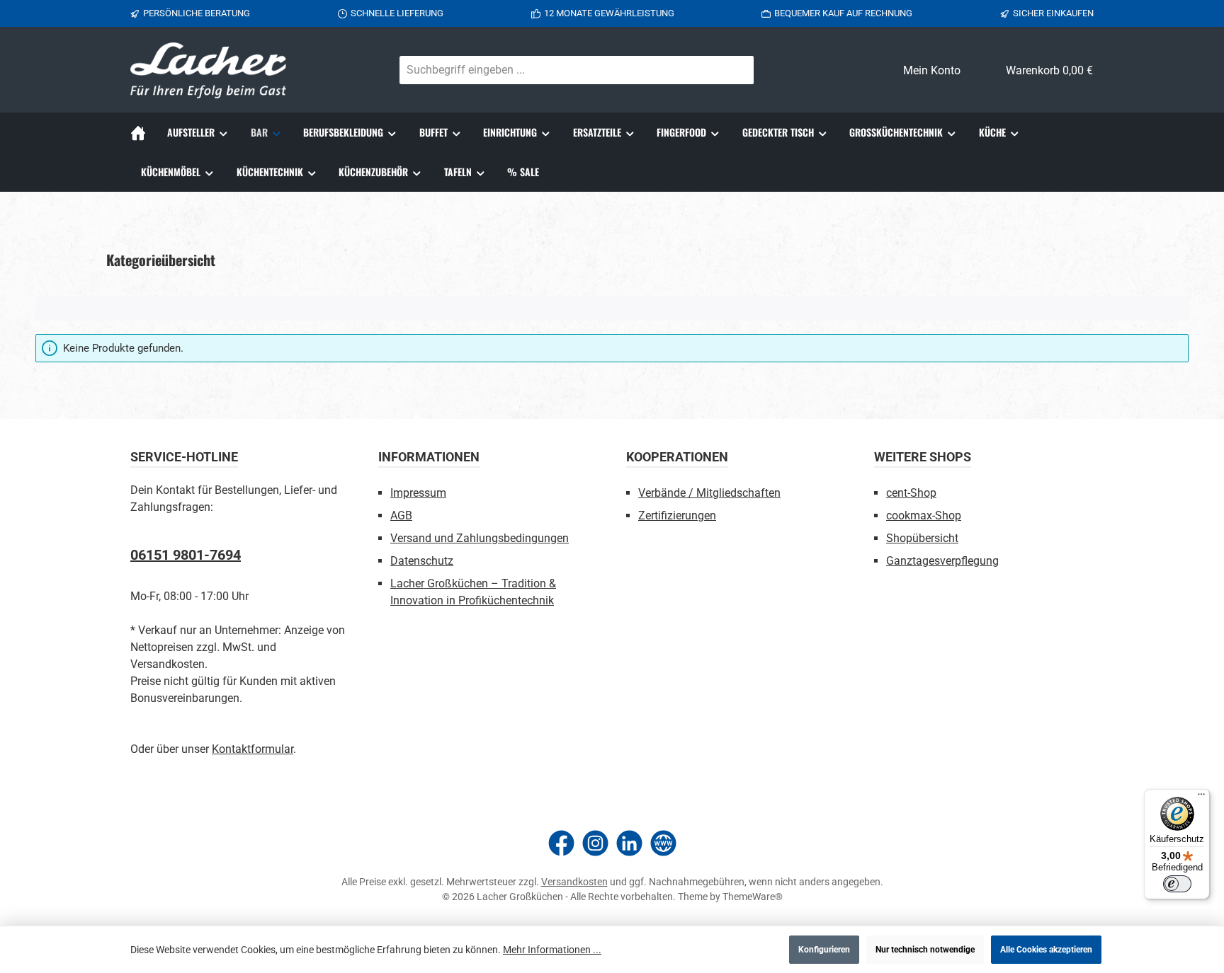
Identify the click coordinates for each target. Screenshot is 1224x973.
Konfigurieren (824, 950)
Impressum (418, 493)
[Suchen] (737, 70)
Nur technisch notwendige (925, 950)
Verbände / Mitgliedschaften (709, 493)
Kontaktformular (252, 749)
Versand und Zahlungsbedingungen (479, 538)
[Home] (143, 132)
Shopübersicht (922, 538)
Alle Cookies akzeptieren (1046, 950)
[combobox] (560, 70)
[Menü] (1201, 797)
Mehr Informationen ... (552, 949)
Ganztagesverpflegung (942, 561)
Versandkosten (574, 881)
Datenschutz (421, 561)
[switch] (1177, 883)
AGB (401, 515)
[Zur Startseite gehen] (208, 70)
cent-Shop (911, 493)
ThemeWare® (752, 896)
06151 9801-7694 (185, 554)
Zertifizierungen (677, 515)
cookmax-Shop (923, 515)
